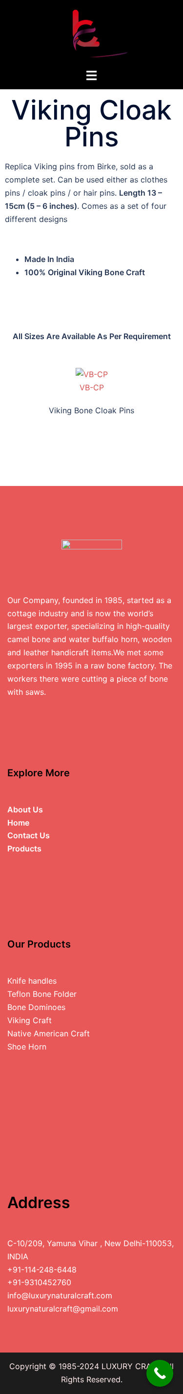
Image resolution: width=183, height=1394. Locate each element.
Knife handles (32, 981)
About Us (25, 809)
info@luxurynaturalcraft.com (59, 1295)
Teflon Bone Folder (42, 994)
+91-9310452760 (39, 1282)
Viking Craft (29, 1020)
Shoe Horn (26, 1046)
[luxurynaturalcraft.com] (91, 33)
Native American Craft (48, 1033)
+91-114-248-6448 (42, 1269)
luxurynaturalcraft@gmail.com (62, 1308)
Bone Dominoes (36, 1007)
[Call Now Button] (159, 1373)
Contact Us (28, 835)
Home (18, 823)
